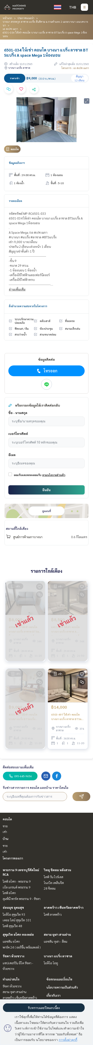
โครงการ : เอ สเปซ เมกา (75, 68)
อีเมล (12, 455)
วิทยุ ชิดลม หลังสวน (57, 870)
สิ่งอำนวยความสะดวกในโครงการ (28, 306)
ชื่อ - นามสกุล (17, 413)
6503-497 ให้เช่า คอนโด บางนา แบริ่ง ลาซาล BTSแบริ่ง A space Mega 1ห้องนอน (67, 717)
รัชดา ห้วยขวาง (13, 956)
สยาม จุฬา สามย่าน (57, 934)
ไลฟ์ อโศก (9, 893)
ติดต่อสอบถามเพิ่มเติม (18, 767)
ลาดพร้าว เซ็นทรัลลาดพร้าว (64, 907)
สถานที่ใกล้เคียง (17, 528)
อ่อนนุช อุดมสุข (13, 907)
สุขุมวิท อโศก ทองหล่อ (18, 934)
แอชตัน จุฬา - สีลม (55, 941)
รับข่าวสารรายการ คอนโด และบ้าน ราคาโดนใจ (35, 787)
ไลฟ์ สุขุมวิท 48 (12, 926)
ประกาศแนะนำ (25, 18)
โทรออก (50, 370)
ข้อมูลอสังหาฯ (17, 163)
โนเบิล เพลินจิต (54, 883)
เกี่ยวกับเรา (53, 995)
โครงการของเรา (13, 858)
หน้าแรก (7, 18)
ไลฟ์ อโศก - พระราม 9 (17, 881)
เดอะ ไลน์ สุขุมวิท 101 (17, 920)
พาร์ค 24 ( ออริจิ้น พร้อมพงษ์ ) (22, 947)
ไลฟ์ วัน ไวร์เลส (53, 877)
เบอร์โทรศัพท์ (18, 434)
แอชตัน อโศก (11, 941)
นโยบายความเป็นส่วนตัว (62, 987)
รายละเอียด (15, 201)
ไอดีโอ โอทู (51, 963)
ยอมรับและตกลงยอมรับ (27, 475)
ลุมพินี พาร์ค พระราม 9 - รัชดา (21, 899)
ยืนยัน (46, 490)
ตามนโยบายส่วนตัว (53, 475)
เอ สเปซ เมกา (10, 29)
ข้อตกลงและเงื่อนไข (59, 979)
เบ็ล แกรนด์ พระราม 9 (16, 887)
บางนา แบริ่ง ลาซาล (58, 956)
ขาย (5, 826)
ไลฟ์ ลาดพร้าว (53, 914)
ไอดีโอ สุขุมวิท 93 (14, 914)
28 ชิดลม (50, 888)
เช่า (5, 832)
